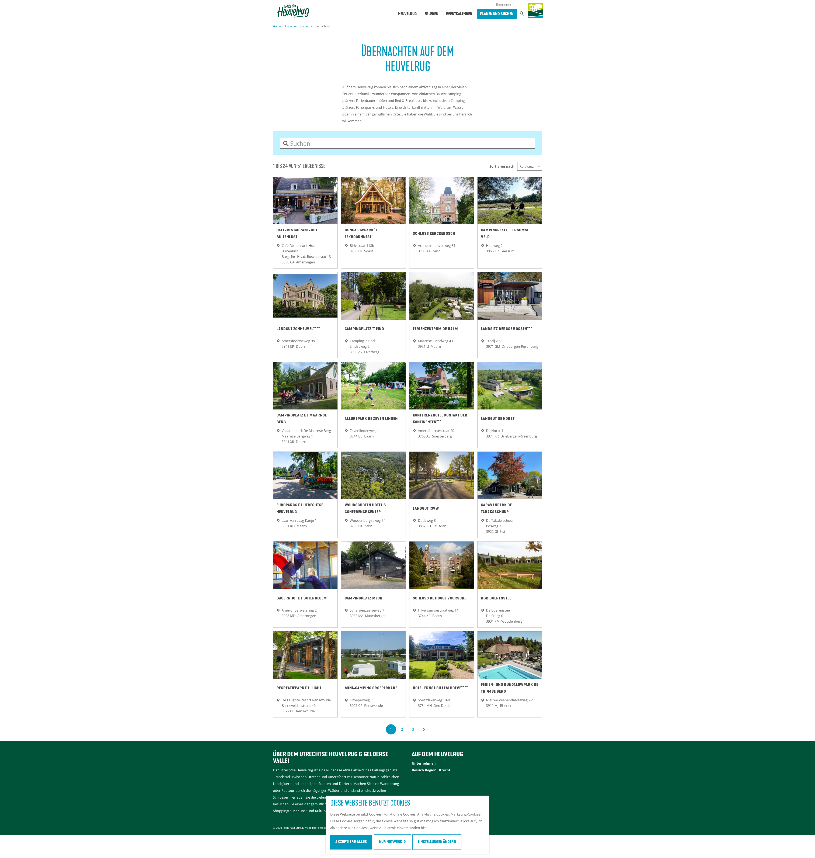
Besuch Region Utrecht (431, 770)
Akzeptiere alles (351, 842)
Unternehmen (503, 5)
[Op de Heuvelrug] (535, 10)
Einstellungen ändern (437, 842)
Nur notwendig (392, 842)
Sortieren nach (502, 166)
